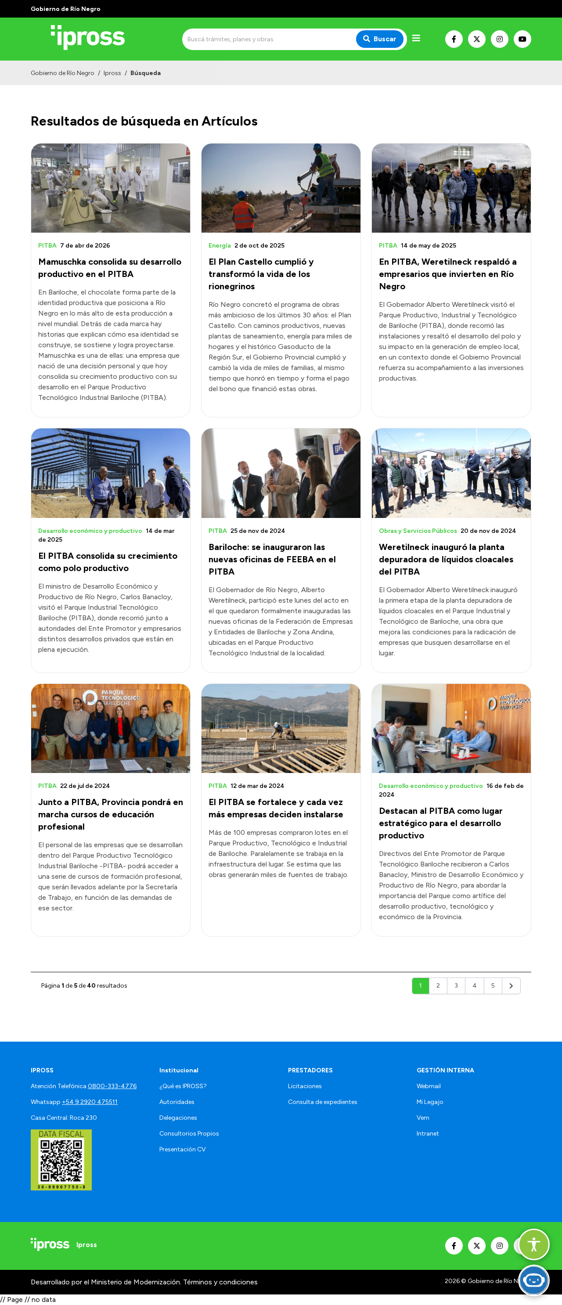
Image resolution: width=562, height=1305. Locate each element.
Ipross (112, 73)
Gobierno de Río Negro (62, 73)
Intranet (428, 1133)
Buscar (385, 39)
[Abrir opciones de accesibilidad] (534, 1244)
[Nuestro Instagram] (499, 39)
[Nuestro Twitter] (477, 39)
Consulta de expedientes (322, 1102)
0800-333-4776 (112, 1086)
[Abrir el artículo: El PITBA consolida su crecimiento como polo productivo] (110, 473)
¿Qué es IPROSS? (183, 1086)
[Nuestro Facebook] (454, 39)
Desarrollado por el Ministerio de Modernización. (106, 1282)
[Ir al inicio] (94, 39)
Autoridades (177, 1102)
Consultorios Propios (189, 1133)
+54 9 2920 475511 (90, 1102)
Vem (423, 1118)
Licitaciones (305, 1086)
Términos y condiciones (220, 1282)
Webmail (429, 1086)
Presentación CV (182, 1149)
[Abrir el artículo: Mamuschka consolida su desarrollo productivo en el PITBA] (110, 188)
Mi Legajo (430, 1102)
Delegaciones (178, 1118)
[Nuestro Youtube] (522, 39)
